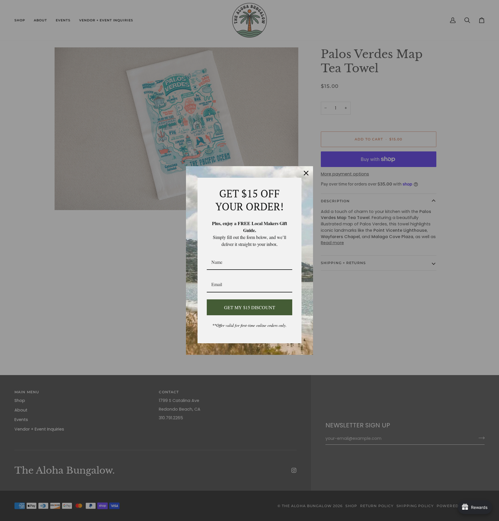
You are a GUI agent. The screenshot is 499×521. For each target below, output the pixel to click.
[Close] (306, 173)
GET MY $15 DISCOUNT (249, 307)
